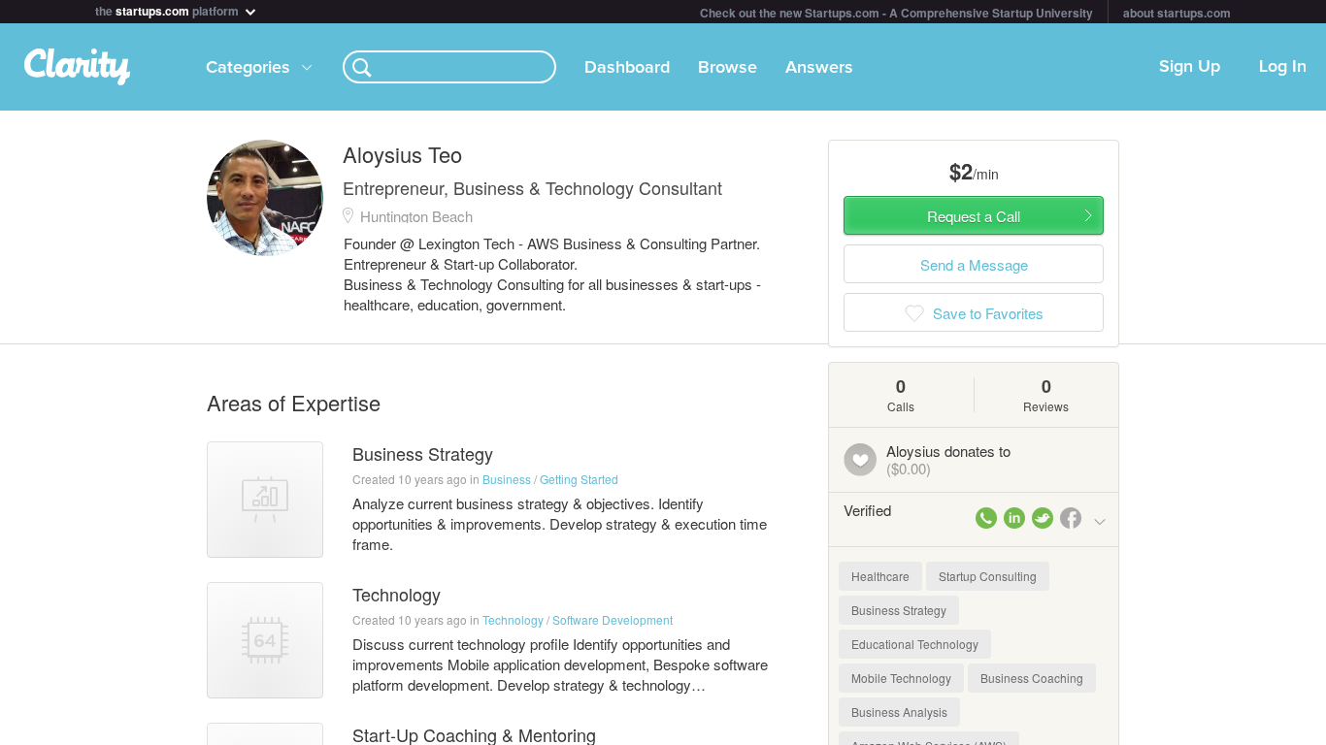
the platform (168, 9)
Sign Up (1189, 67)
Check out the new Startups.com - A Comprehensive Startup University (896, 12)
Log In (1283, 67)
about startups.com (1177, 12)
